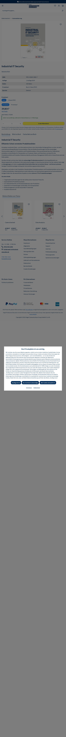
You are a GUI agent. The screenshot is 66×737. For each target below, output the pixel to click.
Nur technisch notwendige (30, 382)
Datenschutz (37, 387)
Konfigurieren (16, 382)
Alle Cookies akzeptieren (48, 382)
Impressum (29, 387)
